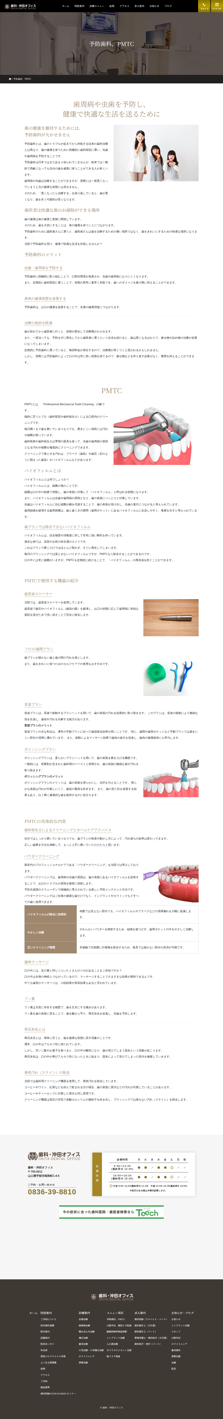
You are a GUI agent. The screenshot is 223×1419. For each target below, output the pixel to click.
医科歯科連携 (47, 1325)
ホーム (65, 6)
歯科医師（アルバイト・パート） (151, 1319)
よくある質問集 (48, 1362)
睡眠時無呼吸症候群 (117, 1331)
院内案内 (45, 1331)
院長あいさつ (47, 1344)
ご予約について (48, 1319)
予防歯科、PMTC (116, 1319)
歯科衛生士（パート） (145, 1331)
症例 (111, 6)
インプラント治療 (116, 1337)
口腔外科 (175, 1337)
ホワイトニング (86, 1356)
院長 (173, 1368)
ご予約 (44, 1381)
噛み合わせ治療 (87, 1331)
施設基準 (45, 1387)
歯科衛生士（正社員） (145, 1325)
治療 (173, 1362)
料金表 (44, 1350)
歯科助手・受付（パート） (148, 1344)
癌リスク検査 (113, 1356)
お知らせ (154, 6)
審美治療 (83, 1344)
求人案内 (139, 6)
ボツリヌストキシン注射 (119, 1350)
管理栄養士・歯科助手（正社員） (151, 1337)
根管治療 (83, 1362)
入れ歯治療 (112, 1344)
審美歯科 (175, 1350)
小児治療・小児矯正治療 (91, 1350)
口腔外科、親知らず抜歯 (119, 1325)
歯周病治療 (84, 1325)
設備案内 (45, 1337)
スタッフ (175, 1331)
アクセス (124, 6)
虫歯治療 (83, 1319)
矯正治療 (83, 1337)
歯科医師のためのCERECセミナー (58, 1393)
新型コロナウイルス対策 (53, 1356)
